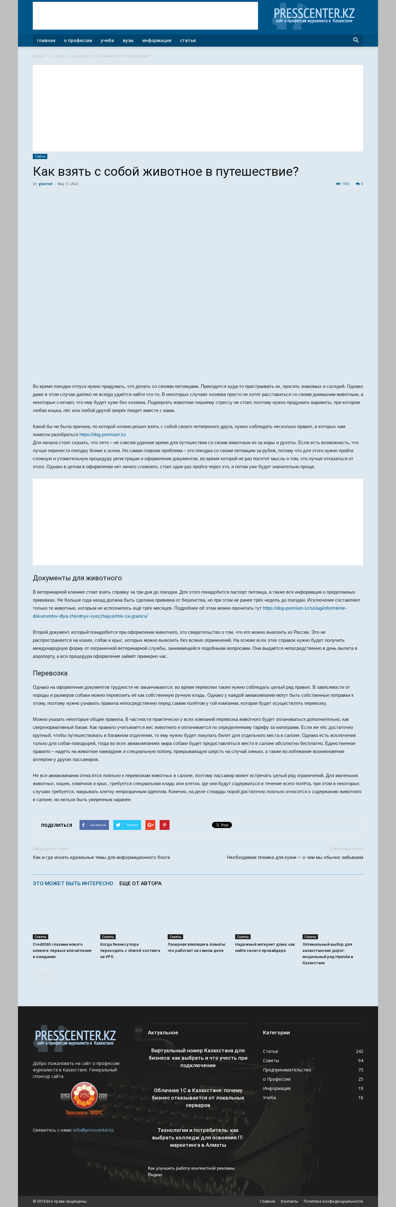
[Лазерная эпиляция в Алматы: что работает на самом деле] (198, 918)
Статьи (188, 40)
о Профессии (277, 1079)
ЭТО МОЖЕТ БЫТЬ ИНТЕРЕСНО (73, 883)
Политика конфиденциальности (333, 1201)
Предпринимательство (287, 1070)
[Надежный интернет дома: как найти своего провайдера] (265, 918)
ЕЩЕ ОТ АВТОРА (140, 883)
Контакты (289, 1201)
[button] (355, 40)
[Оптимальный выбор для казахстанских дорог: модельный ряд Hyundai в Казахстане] (333, 918)
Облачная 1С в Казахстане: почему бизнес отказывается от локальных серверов (198, 1097)
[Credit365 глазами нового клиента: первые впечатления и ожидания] (63, 918)
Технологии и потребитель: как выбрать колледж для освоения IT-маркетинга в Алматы (198, 1137)
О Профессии (78, 40)
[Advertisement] (145, 16)
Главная (46, 40)
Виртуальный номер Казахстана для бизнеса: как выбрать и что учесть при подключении (198, 1057)
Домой (39, 56)
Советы (58, 56)
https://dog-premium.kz (103, 434)
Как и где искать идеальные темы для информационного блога (101, 857)
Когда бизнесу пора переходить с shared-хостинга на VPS (130, 950)
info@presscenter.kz (93, 1130)
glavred (46, 183)
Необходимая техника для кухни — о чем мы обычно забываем (295, 857)
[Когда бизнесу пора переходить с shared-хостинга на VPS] (130, 918)
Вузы (128, 40)
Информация (156, 40)
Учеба (107, 40)
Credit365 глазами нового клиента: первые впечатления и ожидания (62, 950)
